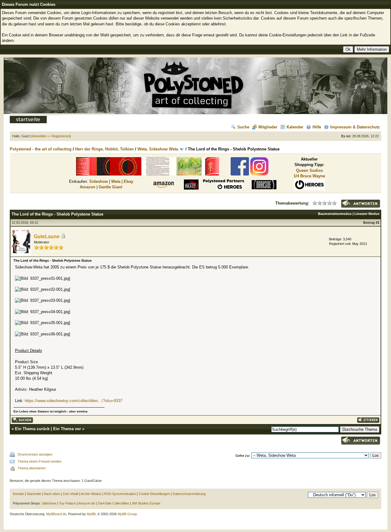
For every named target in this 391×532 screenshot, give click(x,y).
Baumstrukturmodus (335, 214)
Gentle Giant (110, 187)
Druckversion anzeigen (35, 454)
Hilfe (316, 127)
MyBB (91, 514)
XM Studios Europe (146, 503)
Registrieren (61, 136)
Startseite (34, 494)
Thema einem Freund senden (39, 461)
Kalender (295, 127)
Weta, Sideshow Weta (157, 149)
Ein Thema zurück (32, 429)
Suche (243, 127)
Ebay (128, 181)
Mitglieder (267, 127)
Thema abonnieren (32, 468)
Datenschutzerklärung (189, 494)
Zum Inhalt (70, 494)
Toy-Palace (67, 503)
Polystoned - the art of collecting (40, 149)
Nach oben (52, 494)
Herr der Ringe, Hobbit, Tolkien (104, 149)
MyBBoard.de (56, 514)
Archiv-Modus (91, 494)
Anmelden (39, 136)
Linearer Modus (366, 214)
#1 (377, 222)
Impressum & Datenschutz (355, 127)
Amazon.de (86, 503)
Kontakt (18, 494)
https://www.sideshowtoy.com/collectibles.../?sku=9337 (73, 400)
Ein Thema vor (67, 429)
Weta (115, 181)
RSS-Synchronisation (120, 494)
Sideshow (98, 181)
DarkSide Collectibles (113, 503)
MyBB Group (127, 514)
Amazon (87, 187)
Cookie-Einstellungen (154, 494)
